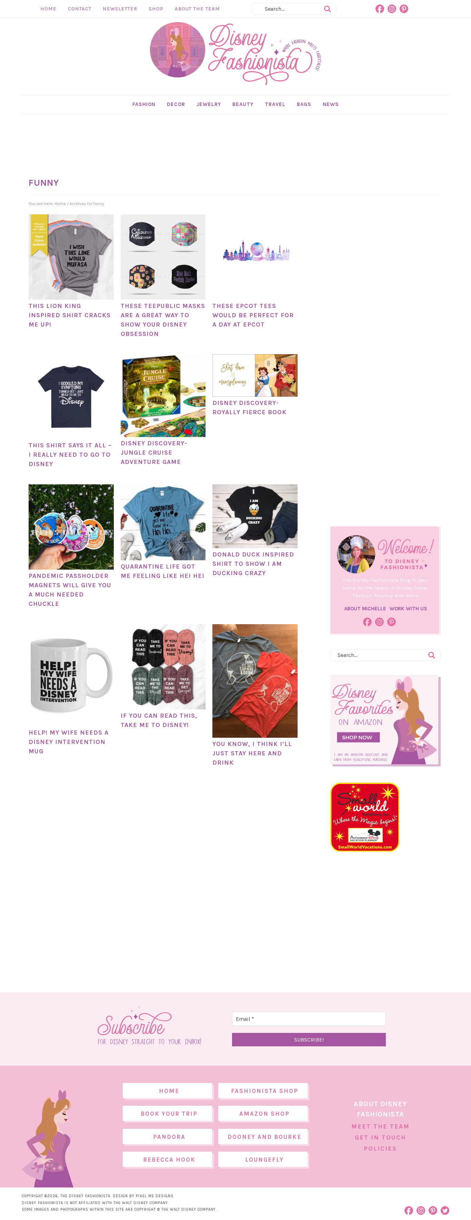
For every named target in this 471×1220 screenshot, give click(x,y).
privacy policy (246, 667)
